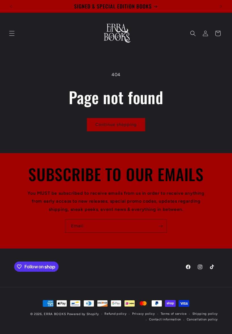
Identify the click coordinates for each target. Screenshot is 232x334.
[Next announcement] (221, 6)
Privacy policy (143, 314)
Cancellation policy (202, 319)
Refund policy (115, 314)
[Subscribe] (160, 226)
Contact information (165, 319)
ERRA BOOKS (55, 314)
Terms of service (174, 314)
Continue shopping (116, 124)
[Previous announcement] (11, 6)
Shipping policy (205, 314)
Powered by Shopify (83, 314)
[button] (12, 33)
